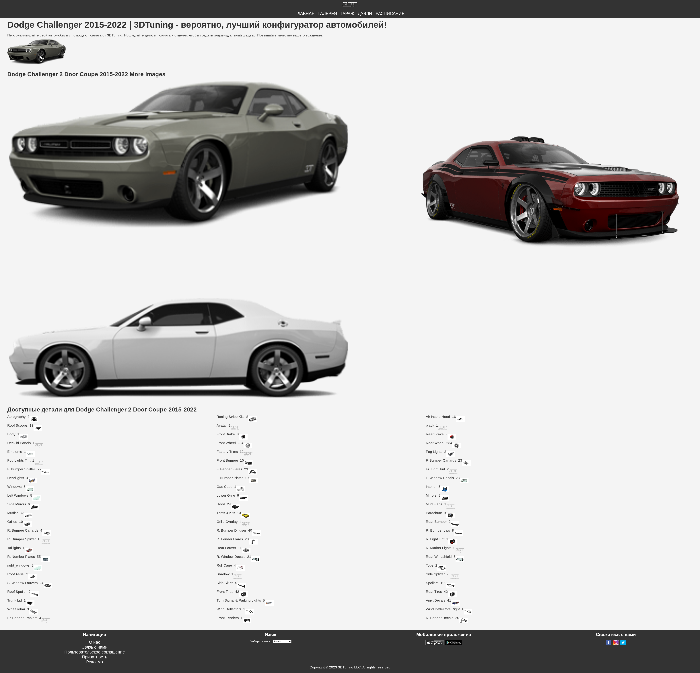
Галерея (327, 13)
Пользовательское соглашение (94, 652)
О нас (94, 642)
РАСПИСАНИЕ (390, 13)
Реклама (94, 662)
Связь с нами (94, 647)
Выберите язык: (260, 641)
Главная (305, 13)
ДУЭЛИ (365, 13)
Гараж (347, 13)
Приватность (94, 657)
